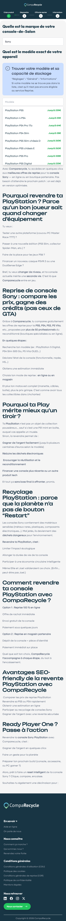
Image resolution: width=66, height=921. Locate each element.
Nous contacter (15, 906)
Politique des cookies (14, 871)
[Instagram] (17, 898)
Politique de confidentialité (17, 880)
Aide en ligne (10, 826)
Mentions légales (12, 884)
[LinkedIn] (5, 898)
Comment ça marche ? (15, 844)
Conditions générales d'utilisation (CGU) (24, 866)
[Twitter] (23, 898)
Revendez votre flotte (15, 853)
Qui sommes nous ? (13, 848)
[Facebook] (11, 898)
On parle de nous (12, 831)
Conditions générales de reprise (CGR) (23, 875)
